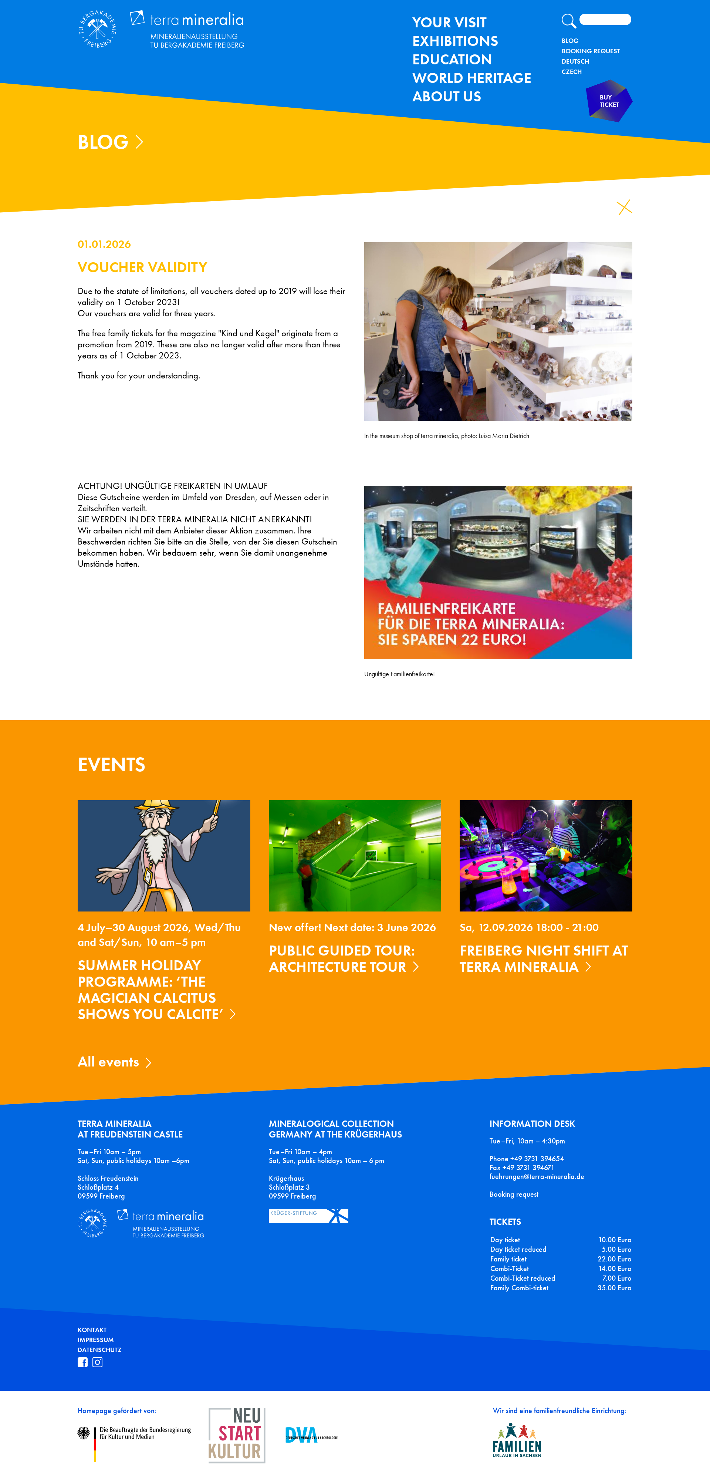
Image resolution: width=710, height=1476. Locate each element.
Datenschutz (100, 1350)
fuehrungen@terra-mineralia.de (537, 1176)
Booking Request (591, 51)
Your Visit (449, 22)
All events (108, 1061)
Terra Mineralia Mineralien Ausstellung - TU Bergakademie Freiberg (169, 31)
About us (446, 96)
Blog (570, 41)
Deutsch (575, 61)
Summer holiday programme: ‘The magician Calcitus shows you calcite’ (150, 990)
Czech (572, 72)
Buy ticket (609, 101)
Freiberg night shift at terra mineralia (544, 958)
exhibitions (455, 41)
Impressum (96, 1340)
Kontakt (92, 1330)
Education (452, 59)
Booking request (514, 1194)
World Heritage (471, 78)
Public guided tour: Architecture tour (342, 958)
